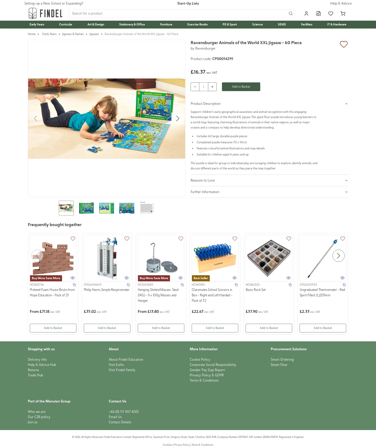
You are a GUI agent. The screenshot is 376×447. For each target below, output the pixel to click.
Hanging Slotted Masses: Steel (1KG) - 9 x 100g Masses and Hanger (158, 295)
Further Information (205, 192)
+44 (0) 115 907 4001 (124, 412)
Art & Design (95, 24)
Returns (33, 370)
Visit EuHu (116, 365)
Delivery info (37, 359)
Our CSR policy (39, 417)
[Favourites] (330, 13)
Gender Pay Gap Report (207, 370)
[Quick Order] (318, 13)
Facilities (306, 24)
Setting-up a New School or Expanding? (53, 3)
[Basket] (343, 13)
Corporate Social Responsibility (213, 365)
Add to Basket (241, 86)
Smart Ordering (282, 359)
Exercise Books (197, 24)
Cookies (168, 445)
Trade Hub (35, 375)
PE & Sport (230, 24)
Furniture (166, 24)
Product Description (205, 104)
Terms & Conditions (204, 380)
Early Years (37, 24)
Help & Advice (341, 3)
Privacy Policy (182, 445)
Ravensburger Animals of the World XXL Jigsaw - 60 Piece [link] (141, 34)
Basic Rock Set (256, 290)
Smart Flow (279, 365)
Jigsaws (94, 34)
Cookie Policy (200, 359)
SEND (282, 24)
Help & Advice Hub (42, 365)
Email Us (115, 417)
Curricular (65, 24)
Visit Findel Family (122, 370)
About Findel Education (126, 359)
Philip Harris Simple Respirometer (106, 290)
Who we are (36, 412)
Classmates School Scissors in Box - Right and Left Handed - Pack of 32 (212, 295)
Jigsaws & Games (73, 34)
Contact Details (120, 422)
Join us (32, 422)
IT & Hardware (336, 24)
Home (31, 34)
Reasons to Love (203, 180)
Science (257, 24)
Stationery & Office (132, 24)
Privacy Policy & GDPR (207, 375)
